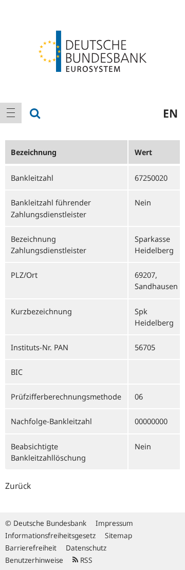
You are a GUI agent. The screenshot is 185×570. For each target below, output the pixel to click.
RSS (85, 560)
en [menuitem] (170, 113)
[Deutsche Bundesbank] (92, 50)
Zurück (18, 485)
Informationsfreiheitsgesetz (50, 535)
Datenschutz (86, 548)
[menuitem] (11, 113)
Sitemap (118, 535)
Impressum (114, 523)
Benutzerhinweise (34, 560)
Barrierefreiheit (31, 548)
